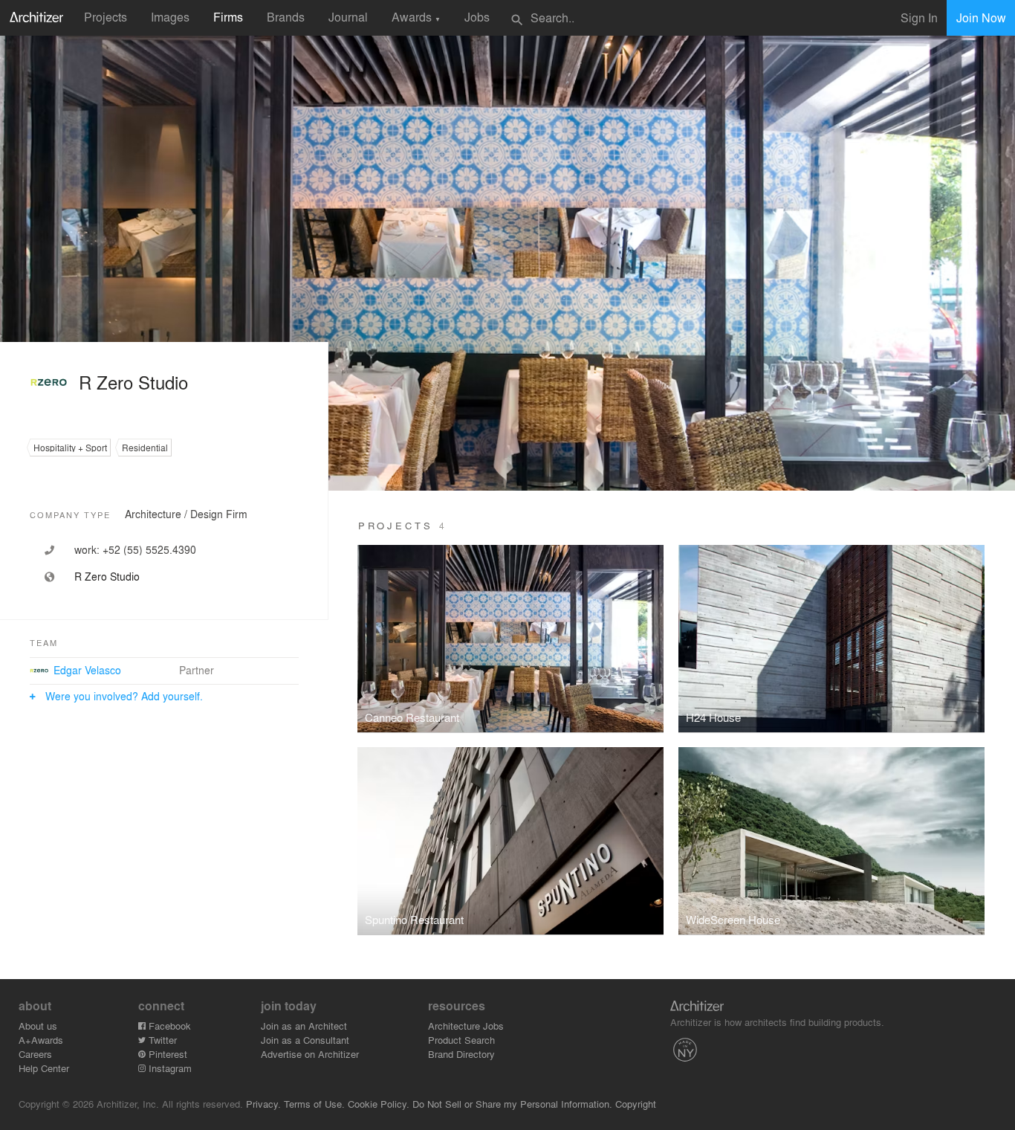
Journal (348, 16)
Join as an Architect (304, 1025)
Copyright (635, 1104)
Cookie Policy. (378, 1104)
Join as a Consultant (305, 1040)
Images (170, 16)
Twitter (161, 1040)
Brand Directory (461, 1054)
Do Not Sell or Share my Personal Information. (512, 1104)
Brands (286, 16)
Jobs (477, 16)
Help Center (44, 1068)
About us (38, 1025)
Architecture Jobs (466, 1025)
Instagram (169, 1068)
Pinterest (166, 1054)
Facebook (168, 1025)
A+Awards (41, 1040)
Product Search (461, 1040)
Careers (35, 1054)
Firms (228, 16)
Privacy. (263, 1104)
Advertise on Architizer (310, 1054)
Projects (105, 16)
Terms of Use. (314, 1104)
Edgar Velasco (87, 669)
